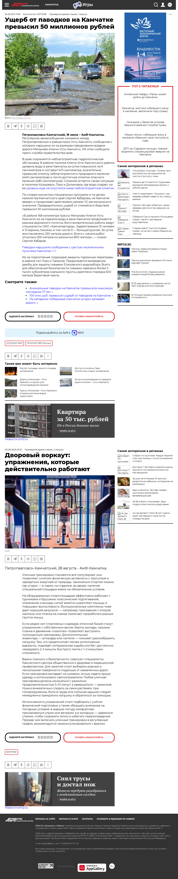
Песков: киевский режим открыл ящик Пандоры (149, 250)
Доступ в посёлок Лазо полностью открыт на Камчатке (92, 369)
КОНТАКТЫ (87, 819)
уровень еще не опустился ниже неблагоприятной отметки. (70, 188)
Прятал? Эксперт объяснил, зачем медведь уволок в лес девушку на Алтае (150, 208)
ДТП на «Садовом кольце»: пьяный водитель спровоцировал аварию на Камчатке (145, 151)
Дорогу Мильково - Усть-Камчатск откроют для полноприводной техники (34, 382)
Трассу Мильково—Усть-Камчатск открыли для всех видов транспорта (38, 393)
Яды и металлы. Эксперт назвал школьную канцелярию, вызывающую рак (149, 493)
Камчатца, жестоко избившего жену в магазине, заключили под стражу (145, 110)
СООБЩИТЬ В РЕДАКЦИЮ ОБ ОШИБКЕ (116, 819)
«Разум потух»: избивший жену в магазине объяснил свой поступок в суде (145, 137)
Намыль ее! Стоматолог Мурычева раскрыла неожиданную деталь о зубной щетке (151, 185)
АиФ (7, 550)
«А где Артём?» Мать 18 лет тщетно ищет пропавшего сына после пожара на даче (151, 516)
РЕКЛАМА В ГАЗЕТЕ (68, 819)
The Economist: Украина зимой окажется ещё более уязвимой (148, 273)
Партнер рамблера (65, 866)
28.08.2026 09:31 (13, 449)
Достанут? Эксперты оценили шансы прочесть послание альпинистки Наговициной (152, 470)
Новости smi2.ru (16, 439)
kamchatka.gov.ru (21, 118)
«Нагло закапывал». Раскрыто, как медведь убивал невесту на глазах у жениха (151, 196)
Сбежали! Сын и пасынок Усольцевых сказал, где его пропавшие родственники (152, 219)
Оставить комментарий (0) (89, 316)
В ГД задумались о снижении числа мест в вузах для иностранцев (150, 284)
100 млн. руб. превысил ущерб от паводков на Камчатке (70, 295)
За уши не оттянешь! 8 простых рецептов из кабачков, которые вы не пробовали (152, 481)
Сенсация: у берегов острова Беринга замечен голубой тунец (145, 124)
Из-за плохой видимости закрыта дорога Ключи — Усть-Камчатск (93, 380)
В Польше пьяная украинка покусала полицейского (151, 296)
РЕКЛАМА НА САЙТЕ (45, 819)
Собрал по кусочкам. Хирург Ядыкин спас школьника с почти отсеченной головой (152, 458)
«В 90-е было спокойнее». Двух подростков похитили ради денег (150, 503)
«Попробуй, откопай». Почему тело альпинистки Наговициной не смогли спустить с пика (151, 173)
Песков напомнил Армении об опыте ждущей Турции (151, 261)
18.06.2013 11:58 (12, 14)
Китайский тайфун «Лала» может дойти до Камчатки (145, 96)
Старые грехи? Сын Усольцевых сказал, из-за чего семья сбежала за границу (151, 231)
